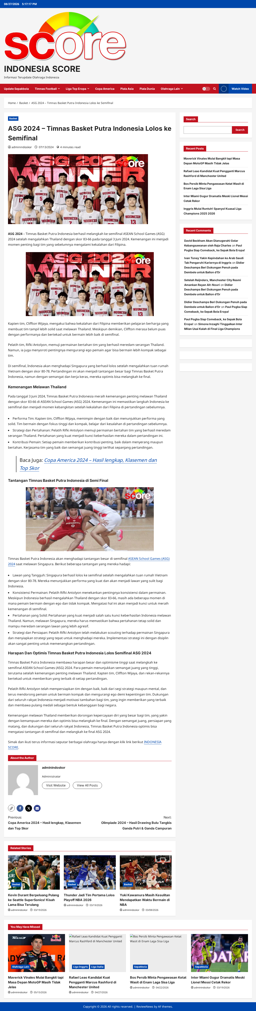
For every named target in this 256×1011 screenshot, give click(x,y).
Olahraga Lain (170, 88)
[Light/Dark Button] (206, 89)
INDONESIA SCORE (42, 69)
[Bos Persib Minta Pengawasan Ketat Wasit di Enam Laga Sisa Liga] (158, 953)
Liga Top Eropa (76, 88)
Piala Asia (127, 88)
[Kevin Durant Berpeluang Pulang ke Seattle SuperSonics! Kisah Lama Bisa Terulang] (34, 872)
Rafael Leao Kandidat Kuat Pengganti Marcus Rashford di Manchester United (92, 982)
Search (191, 119)
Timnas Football (46, 88)
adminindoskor (22, 147)
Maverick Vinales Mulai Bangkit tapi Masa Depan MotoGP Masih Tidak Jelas (35, 982)
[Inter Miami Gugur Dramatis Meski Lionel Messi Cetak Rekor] (219, 953)
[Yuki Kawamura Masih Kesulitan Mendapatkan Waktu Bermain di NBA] (146, 872)
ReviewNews (144, 1006)
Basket (13, 118)
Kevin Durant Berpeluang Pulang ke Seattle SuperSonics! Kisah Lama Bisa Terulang (33, 900)
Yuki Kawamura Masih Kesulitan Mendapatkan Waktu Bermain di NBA (145, 900)
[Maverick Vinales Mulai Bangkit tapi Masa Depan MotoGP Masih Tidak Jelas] (36, 953)
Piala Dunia (147, 88)
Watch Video (240, 88)
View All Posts (87, 785)
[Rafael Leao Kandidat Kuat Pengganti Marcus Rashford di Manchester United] (97, 953)
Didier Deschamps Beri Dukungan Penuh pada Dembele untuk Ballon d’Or (214, 267)
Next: (136, 822)
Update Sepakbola (16, 88)
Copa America (104, 88)
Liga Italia (97, 966)
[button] (11, 808)
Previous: (44, 822)
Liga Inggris (80, 966)
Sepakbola (140, 966)
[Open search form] (214, 89)
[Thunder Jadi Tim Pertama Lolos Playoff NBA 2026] (90, 872)
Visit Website (56, 785)
